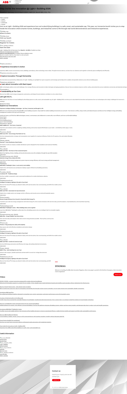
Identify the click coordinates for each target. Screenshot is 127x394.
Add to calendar (4, 58)
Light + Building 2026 (6, 6)
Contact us (18, 1)
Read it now (118, 274)
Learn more (3, 129)
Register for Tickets (5, 103)
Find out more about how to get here (9, 51)
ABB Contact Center (63, 387)
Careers (17, 3)
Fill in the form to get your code (8, 56)
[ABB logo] (5, 2)
